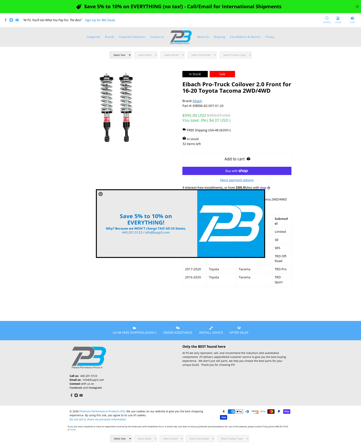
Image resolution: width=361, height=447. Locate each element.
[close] (100, 194)
